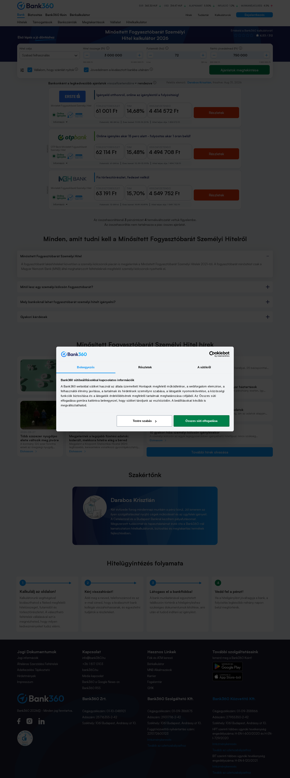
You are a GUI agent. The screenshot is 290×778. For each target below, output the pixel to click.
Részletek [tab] (145, 367)
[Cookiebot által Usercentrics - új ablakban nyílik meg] (212, 354)
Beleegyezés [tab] (85, 367)
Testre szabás (142, 421)
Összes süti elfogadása (201, 421)
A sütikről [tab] (204, 367)
